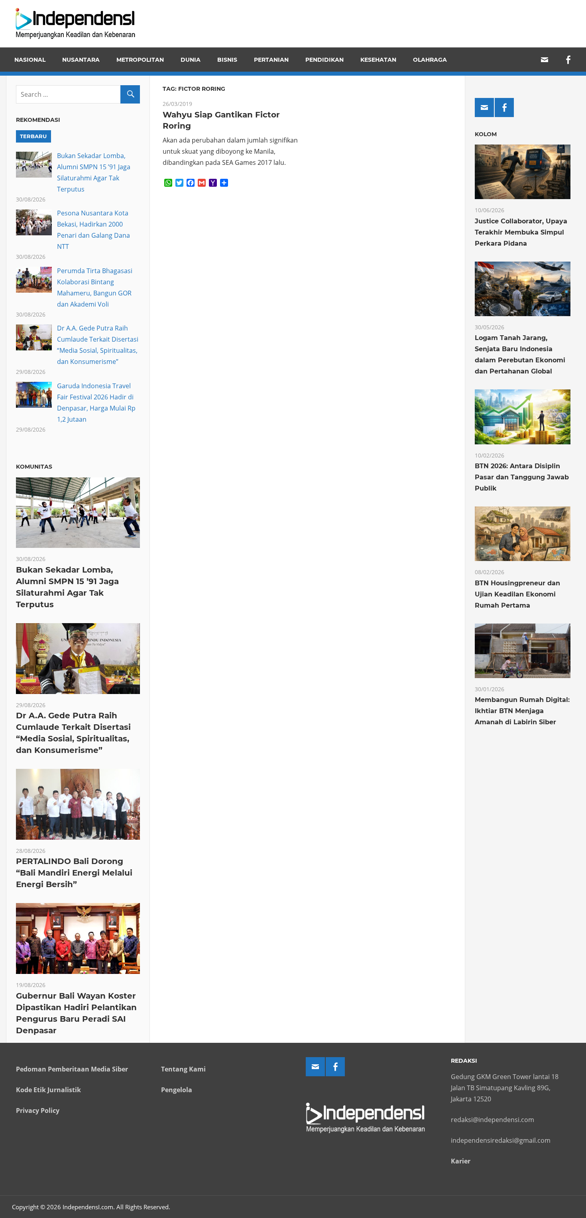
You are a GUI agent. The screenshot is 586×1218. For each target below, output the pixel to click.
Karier (460, 1161)
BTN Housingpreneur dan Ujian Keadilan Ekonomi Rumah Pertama (517, 594)
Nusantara (81, 59)
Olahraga (430, 59)
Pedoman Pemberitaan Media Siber (72, 1069)
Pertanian (271, 59)
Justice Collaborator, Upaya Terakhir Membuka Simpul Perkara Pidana (521, 232)
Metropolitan (140, 59)
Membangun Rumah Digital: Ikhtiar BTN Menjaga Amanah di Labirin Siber (522, 711)
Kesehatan (378, 59)
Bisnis (227, 59)
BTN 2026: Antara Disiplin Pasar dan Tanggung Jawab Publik (522, 477)
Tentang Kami (183, 1069)
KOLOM (486, 134)
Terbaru (33, 136)
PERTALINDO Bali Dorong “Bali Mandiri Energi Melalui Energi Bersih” (74, 872)
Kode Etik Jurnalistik (48, 1089)
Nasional (29, 59)
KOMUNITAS (34, 466)
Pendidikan (324, 59)
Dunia (191, 59)
